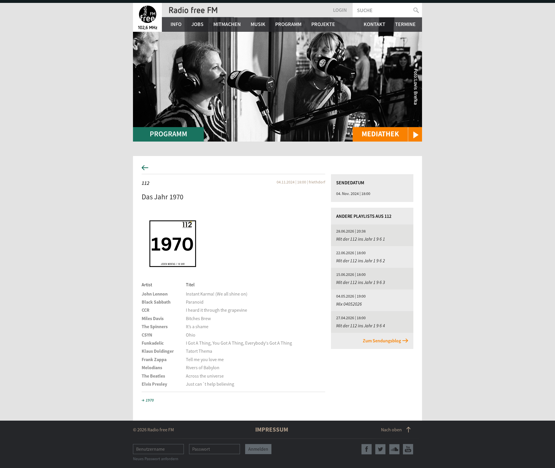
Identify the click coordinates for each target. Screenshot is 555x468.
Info (176, 24)
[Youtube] (408, 449)
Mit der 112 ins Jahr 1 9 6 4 (360, 325)
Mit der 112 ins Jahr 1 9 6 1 (360, 239)
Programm (288, 24)
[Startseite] (147, 17)
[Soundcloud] (394, 449)
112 (145, 183)
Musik (258, 24)
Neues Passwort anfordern (155, 458)
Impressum (271, 429)
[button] (387, 134)
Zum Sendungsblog (382, 340)
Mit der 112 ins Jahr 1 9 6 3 (360, 282)
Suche (365, 10)
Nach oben (391, 429)
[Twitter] (380, 449)
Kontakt (374, 24)
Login (340, 10)
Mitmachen (227, 24)
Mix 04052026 (349, 304)
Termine (405, 24)
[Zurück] (277, 169)
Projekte (323, 24)
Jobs (197, 24)
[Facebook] (366, 449)
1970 (150, 400)
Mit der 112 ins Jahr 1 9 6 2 (360, 260)
